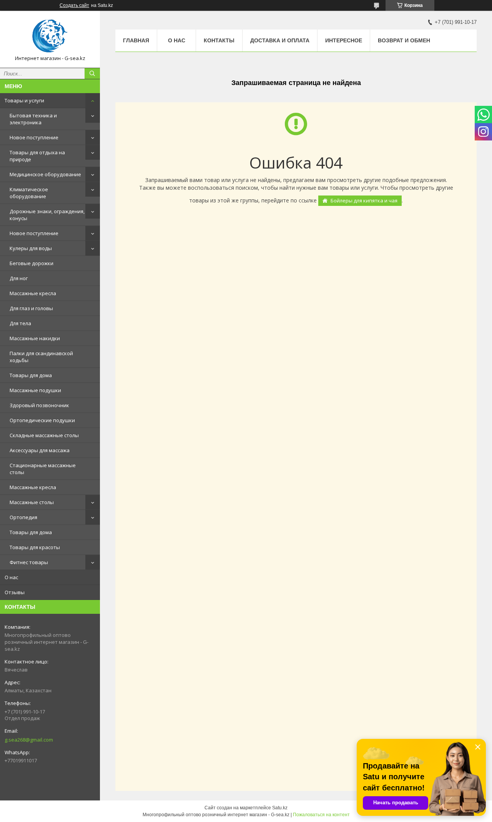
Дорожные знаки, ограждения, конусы (47, 215)
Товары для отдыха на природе (37, 156)
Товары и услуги (24, 100)
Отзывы (15, 592)
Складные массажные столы (44, 435)
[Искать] (92, 73)
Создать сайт (74, 5)
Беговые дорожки (31, 263)
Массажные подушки (35, 390)
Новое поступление (34, 137)
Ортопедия (23, 517)
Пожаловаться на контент (321, 814)
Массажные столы (32, 502)
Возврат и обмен (404, 40)
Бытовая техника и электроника (33, 119)
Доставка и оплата (279, 40)
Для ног (19, 278)
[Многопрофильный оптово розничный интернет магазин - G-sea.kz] (50, 36)
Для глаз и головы (31, 308)
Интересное (343, 40)
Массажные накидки (35, 338)
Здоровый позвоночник (39, 405)
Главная (136, 40)
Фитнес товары (29, 562)
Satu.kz (280, 807)
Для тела (20, 323)
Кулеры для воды (31, 248)
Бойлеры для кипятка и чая (364, 200)
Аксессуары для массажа (40, 450)
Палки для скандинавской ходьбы (41, 357)
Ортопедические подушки (42, 420)
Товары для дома (31, 375)
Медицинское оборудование (45, 174)
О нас (11, 577)
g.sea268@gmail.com (29, 739)
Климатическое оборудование (29, 193)
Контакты (219, 40)
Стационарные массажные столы (43, 469)
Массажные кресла (33, 293)
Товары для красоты (35, 547)
